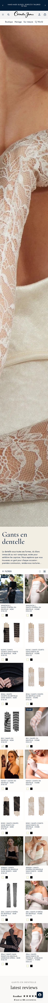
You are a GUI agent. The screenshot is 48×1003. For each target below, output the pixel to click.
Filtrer (8, 571)
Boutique (9, 21)
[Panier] (45, 14)
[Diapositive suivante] (45, 5)
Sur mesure (28, 21)
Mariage (18, 21)
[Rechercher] (8, 14)
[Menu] (3, 15)
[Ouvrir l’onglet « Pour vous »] (40, 995)
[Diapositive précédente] (3, 5)
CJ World (39, 21)
